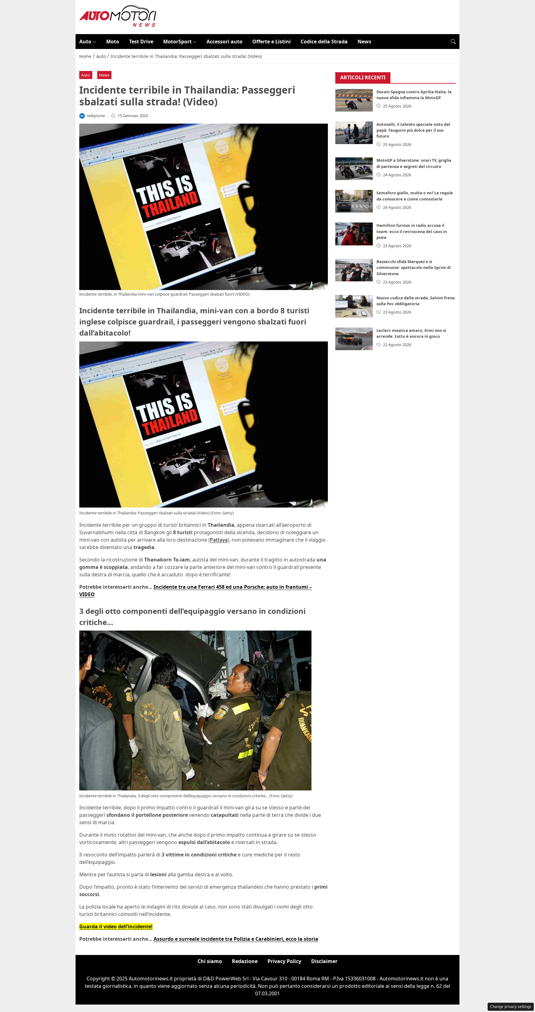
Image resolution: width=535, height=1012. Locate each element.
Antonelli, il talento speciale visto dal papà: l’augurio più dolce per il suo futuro (413, 130)
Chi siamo (210, 961)
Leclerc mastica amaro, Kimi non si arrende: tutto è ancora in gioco (411, 333)
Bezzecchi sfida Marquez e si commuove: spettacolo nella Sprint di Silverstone (413, 267)
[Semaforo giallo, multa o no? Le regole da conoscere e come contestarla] (354, 201)
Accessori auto (224, 41)
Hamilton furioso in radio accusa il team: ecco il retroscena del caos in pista (411, 231)
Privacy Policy (284, 961)
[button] (453, 41)
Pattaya (219, 539)
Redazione (245, 961)
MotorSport (177, 41)
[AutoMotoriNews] (118, 16)
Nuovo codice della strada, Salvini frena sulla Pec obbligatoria (415, 300)
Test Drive (141, 41)
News (364, 41)
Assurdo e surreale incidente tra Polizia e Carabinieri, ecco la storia (236, 938)
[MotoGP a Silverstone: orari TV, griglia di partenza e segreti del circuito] (354, 168)
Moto (112, 41)
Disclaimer (324, 961)
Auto (85, 41)
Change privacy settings (510, 1006)
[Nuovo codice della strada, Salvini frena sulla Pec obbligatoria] (354, 306)
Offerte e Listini (271, 41)
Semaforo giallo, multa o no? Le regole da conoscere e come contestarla (414, 195)
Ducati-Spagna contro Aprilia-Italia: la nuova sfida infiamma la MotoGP (414, 94)
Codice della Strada (324, 41)
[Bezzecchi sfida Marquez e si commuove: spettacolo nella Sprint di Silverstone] (354, 270)
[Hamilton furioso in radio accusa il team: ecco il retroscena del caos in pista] (354, 233)
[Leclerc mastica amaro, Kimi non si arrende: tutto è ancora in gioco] (354, 339)
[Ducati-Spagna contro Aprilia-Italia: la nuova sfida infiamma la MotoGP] (354, 100)
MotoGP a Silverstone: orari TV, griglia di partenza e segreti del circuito (413, 163)
